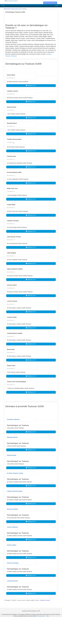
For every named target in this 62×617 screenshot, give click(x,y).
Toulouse (48, 54)
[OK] (47, 616)
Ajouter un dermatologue (50, 2)
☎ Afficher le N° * (31, 85)
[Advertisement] (32, 18)
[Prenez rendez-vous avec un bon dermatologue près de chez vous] (11, 0)
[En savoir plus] (41, 616)
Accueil (3, 5)
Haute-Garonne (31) (16, 8)
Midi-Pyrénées (7, 8)
